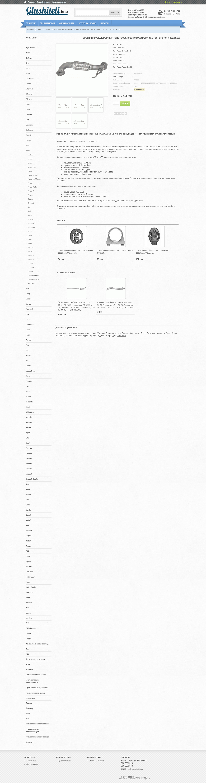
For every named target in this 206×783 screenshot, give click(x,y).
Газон (28, 633)
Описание (61, 141)
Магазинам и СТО (66, 23)
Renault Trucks (32, 479)
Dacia (28, 109)
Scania (28, 494)
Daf (27, 119)
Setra (28, 504)
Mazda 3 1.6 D (118, 57)
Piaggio (29, 453)
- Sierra (29, 251)
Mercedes (29, 401)
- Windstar (30, 283)
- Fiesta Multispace (34, 179)
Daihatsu (29, 124)
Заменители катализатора (37, 643)
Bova (28, 73)
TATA (28, 551)
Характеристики (77, 141)
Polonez (29, 458)
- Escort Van (31, 167)
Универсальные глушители (37, 723)
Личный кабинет (43, 2)
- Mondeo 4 (31, 227)
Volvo (28, 582)
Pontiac (29, 463)
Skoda (28, 509)
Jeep (27, 345)
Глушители (31, 23)
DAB (28, 104)
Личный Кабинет (96, 760)
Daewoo (29, 114)
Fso (27, 288)
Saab (28, 489)
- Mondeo (30, 223)
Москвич (29, 669)
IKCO (28, 319)
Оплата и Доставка (87, 23)
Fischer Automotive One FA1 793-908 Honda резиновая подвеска (75, 251)
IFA (27, 314)
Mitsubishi (30, 412)
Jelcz (28, 350)
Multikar (29, 417)
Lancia (28, 365)
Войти (167, 2)
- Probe (29, 235)
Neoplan (29, 422)
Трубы (28, 713)
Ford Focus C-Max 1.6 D (122, 51)
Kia (27, 360)
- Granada (30, 203)
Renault (29, 473)
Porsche (29, 468)
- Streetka (30, 255)
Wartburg (29, 592)
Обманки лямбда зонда (36, 674)
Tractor (29, 566)
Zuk (27, 607)
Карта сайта (32, 764)
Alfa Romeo (30, 47)
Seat (27, 499)
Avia (27, 63)
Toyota (28, 561)
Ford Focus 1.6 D (119, 48)
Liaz (27, 386)
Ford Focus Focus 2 (120, 64)
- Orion (29, 231)
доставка (121, 336)
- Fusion (30, 195)
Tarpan (29, 546)
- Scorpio (30, 247)
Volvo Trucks (31, 587)
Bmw (28, 68)
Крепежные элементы (35, 659)
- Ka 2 (29, 211)
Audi (28, 52)
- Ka (28, 207)
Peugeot (29, 448)
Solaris (28, 520)
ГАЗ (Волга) (31, 628)
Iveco (28, 334)
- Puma (29, 239)
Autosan (29, 57)
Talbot (28, 540)
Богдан (29, 618)
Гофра (28, 638)
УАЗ (27, 718)
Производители (47, 23)
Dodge (28, 140)
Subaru (29, 530)
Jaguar (29, 340)
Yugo (28, 597)
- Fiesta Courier (32, 175)
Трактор (29, 708)
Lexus (28, 376)
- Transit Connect (33, 275)
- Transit (30, 271)
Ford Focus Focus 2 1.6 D (122, 67)
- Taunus (30, 263)
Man (28, 391)
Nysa (28, 432)
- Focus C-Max (32, 187)
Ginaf (28, 298)
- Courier (30, 159)
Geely (28, 293)
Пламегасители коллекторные (32, 681)
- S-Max (30, 243)
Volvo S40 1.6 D (119, 60)
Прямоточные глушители (37, 687)
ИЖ (27, 654)
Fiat (27, 145)
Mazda (28, 396)
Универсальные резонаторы (37, 736)
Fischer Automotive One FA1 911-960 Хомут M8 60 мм (115, 251)
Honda (28, 304)
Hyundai (29, 309)
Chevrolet (29, 88)
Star (27, 525)
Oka (27, 437)
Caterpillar (30, 78)
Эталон (29, 742)
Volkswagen (30, 576)
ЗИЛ (27, 649)
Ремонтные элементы (35, 692)
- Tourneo (30, 267)
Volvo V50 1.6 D (119, 54)
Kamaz (28, 355)
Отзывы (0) (94, 141)
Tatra (28, 556)
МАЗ (28, 664)
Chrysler (29, 94)
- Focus (29, 183)
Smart (28, 515)
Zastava (29, 602)
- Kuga (29, 215)
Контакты (104, 23)
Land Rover (30, 370)
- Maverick (30, 219)
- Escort (29, 163)
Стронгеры (30, 698)
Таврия (29, 703)
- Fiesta (29, 171)
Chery (28, 83)
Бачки (28, 612)
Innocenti (29, 324)
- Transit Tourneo (33, 279)
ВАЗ (27, 623)
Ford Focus (117, 44)
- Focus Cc (30, 191)
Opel (27, 443)
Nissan (28, 427)
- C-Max (30, 155)
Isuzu (28, 329)
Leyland (29, 381)
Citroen (29, 99)
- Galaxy (30, 199)
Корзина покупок (59, 2)
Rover (28, 484)
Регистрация (177, 2)
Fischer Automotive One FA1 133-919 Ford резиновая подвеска (152, 251)
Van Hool (29, 571)
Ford (28, 150)
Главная (31, 2)
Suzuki (28, 535)
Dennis (29, 135)
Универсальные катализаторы (32, 730)
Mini (28, 406)
